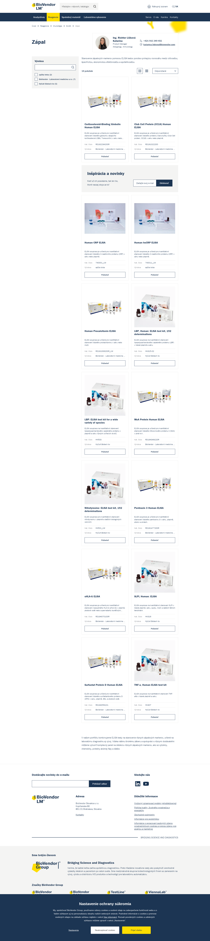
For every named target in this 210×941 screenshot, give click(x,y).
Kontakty (174, 17)
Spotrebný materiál (71, 17)
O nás (156, 17)
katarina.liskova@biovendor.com (159, 44)
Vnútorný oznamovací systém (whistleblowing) (155, 803)
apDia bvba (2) (45, 74)
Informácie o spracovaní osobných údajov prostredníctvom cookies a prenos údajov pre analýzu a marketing (155, 826)
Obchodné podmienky (144, 814)
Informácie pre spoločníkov (146, 818)
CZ (173, 6)
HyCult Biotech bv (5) (48, 83)
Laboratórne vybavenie (95, 17)
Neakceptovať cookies (105, 930)
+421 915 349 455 (152, 40)
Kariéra (164, 17)
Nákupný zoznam (160, 6)
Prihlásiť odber (99, 783)
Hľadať (94, 6)
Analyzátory (39, 17)
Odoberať (164, 183)
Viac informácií (110, 917)
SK (176, 6)
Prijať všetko (136, 930)
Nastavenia (74, 930)
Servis (148, 17)
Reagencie (53, 17)
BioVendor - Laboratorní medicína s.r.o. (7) (57, 79)
